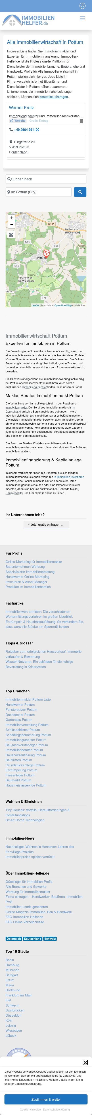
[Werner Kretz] (46, 253)
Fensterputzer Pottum (21, 709)
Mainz (10, 985)
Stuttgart (12, 974)
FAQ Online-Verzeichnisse (25, 921)
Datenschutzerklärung (56, 1109)
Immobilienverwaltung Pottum (27, 724)
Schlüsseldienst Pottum (23, 729)
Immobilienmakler (56, 51)
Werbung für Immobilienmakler (28, 891)
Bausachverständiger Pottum (27, 744)
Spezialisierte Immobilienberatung (30, 571)
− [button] (11, 224)
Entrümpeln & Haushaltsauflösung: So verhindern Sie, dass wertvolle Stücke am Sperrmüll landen (45, 624)
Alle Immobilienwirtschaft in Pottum (45, 41)
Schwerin (12, 1005)
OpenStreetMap (63, 305)
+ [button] (11, 218)
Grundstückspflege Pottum (25, 765)
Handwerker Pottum (20, 704)
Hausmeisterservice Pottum (26, 785)
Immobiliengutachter (23, 115)
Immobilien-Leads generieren (27, 906)
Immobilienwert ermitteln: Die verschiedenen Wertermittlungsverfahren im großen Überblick (39, 614)
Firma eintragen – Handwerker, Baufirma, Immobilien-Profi (45, 899)
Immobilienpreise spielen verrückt (30, 856)
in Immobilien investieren (69, 477)
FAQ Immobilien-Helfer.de (24, 916)
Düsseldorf (13, 1015)
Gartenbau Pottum (19, 719)
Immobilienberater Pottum (24, 749)
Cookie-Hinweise (30, 1109)
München (12, 969)
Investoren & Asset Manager (26, 581)
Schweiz (50, 939)
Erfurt (10, 979)
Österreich (14, 939)
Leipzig (11, 1025)
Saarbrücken (15, 1010)
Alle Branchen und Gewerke (26, 886)
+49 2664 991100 (26, 129)
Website (20, 121)
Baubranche (70, 66)
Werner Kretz (21, 107)
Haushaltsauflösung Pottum (26, 754)
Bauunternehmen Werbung (25, 566)
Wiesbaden (14, 1030)
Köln (9, 1020)
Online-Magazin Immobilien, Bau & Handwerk (39, 911)
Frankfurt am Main (19, 995)
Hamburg (12, 964)
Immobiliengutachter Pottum (26, 739)
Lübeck (11, 1035)
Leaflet (35, 305)
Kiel (8, 1000)
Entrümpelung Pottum (21, 769)
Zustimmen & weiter (46, 1099)
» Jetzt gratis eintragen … (46, 524)
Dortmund (13, 990)
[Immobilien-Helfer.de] (28, 19)
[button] (85, 1062)
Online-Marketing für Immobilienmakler (34, 561)
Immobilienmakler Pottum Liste (28, 699)
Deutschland (18, 151)
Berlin (10, 959)
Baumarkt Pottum (18, 780)
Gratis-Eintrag (38, 121)
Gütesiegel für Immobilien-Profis (29, 881)
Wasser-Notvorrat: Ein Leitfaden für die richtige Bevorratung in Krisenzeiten (39, 664)
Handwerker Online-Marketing (27, 576)
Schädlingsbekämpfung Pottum (28, 734)
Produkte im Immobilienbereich (28, 586)
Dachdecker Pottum (20, 714)
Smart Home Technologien (25, 819)
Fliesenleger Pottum (20, 775)
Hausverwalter (14, 493)
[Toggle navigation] (82, 6)
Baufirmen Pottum (19, 759)
